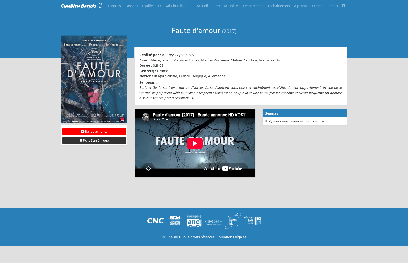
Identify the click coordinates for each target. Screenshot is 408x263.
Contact (332, 6)
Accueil (202, 6)
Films (216, 6)
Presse (317, 6)
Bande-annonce (95, 131)
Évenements (253, 6)
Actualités (231, 6)
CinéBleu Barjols (79, 5)
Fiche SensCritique (95, 140)
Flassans (131, 6)
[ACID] (175, 220)
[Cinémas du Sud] (233, 220)
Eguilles (148, 6)
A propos (301, 6)
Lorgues (114, 6)
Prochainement (278, 6)
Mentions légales (232, 237)
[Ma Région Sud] (252, 220)
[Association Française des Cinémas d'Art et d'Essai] (213, 220)
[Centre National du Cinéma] (155, 220)
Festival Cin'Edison (172, 6)
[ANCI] (194, 220)
